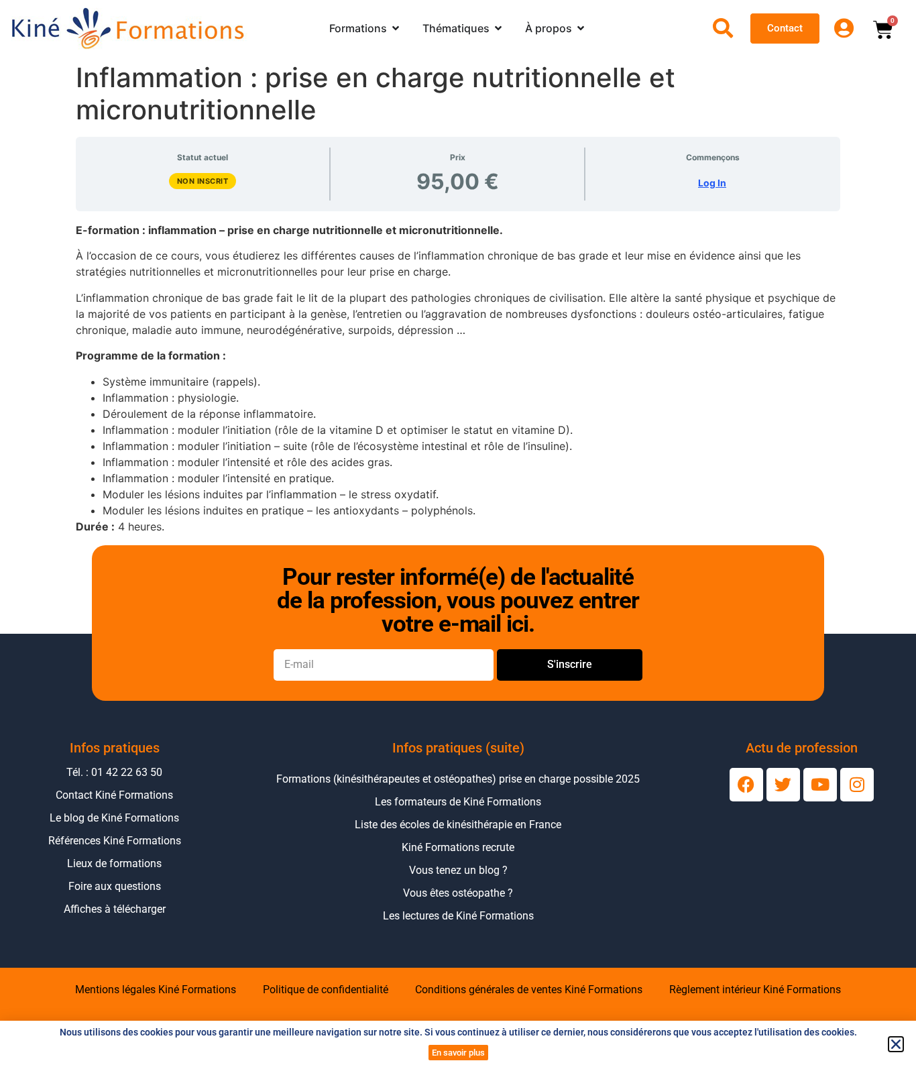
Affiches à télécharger (115, 909)
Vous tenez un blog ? (458, 870)
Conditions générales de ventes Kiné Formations (528, 989)
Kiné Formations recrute (458, 847)
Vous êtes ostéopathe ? (458, 893)
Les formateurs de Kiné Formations (458, 801)
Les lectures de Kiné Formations (458, 915)
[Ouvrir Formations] (395, 28)
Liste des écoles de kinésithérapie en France (458, 824)
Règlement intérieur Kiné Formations (755, 989)
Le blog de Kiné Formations (114, 817)
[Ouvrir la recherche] (722, 28)
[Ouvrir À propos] (580, 28)
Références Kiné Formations (114, 840)
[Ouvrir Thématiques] (498, 28)
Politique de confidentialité (325, 989)
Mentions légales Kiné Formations (155, 989)
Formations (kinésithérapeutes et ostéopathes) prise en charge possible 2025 (458, 779)
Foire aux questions (114, 886)
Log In (712, 182)
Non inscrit (203, 181)
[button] (896, 1044)
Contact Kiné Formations (114, 795)
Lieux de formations (114, 863)
